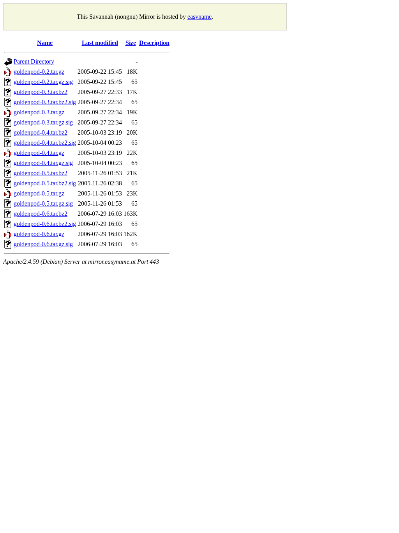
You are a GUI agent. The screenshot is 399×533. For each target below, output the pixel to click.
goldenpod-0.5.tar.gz (39, 193)
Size (130, 42)
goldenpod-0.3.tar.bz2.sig (45, 102)
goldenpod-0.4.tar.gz (39, 152)
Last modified (100, 42)
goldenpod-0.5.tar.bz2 (40, 173)
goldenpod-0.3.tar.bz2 (40, 92)
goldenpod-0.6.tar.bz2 (40, 213)
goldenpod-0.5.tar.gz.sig (43, 203)
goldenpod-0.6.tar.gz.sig (43, 244)
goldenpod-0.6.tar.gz (39, 234)
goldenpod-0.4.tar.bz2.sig (45, 142)
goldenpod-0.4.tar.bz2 (40, 132)
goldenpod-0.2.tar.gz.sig (43, 81)
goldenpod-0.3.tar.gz (39, 112)
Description (154, 42)
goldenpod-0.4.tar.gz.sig (43, 163)
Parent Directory (34, 61)
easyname (199, 16)
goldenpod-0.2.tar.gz (39, 71)
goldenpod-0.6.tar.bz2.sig (45, 223)
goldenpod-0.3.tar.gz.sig (43, 122)
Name (45, 42)
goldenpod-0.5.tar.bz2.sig (45, 183)
